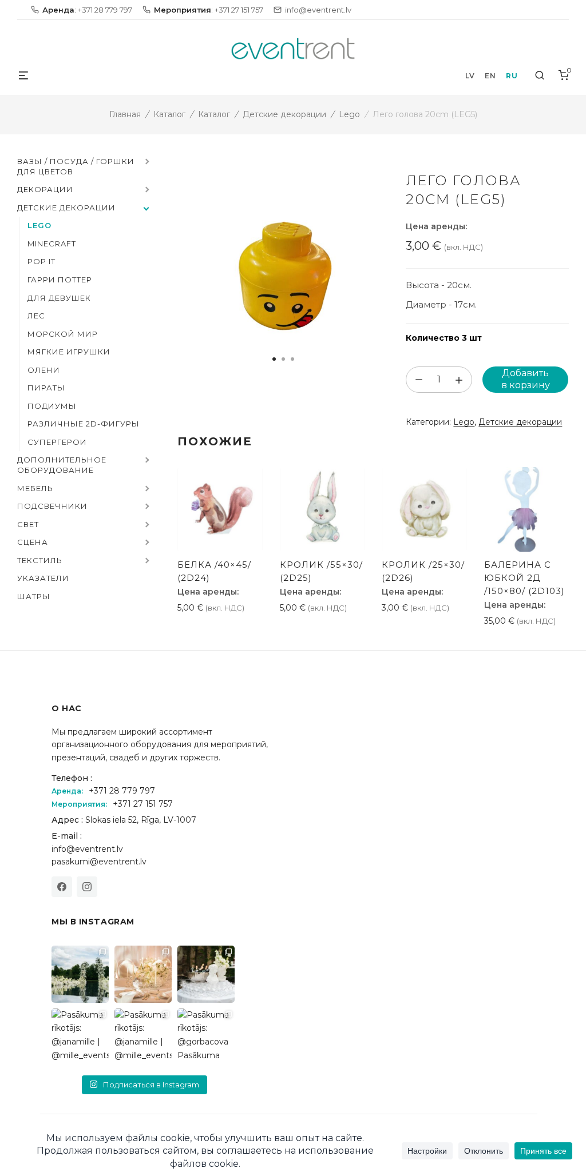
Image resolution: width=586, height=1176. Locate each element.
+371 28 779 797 (122, 791)
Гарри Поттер (59, 279)
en (490, 75)
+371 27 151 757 (143, 804)
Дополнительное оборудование (61, 465)
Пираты (46, 387)
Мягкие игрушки (68, 351)
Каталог (169, 114)
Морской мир (62, 333)
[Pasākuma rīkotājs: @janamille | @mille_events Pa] (80, 974)
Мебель (35, 488)
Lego (349, 114)
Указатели (43, 578)
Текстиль (39, 560)
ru (511, 75)
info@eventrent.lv (87, 849)
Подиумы (52, 405)
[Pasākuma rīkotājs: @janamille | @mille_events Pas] (80, 1037)
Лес (36, 315)
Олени (43, 369)
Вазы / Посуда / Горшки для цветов (75, 166)
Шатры (33, 596)
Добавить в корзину (525, 379)
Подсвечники (52, 506)
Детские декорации (284, 114)
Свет (28, 524)
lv (469, 75)
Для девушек (59, 297)
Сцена (32, 542)
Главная (125, 114)
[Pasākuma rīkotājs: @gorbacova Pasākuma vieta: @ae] (206, 1037)
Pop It (41, 261)
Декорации (45, 189)
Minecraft (51, 243)
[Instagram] (87, 886)
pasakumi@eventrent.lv (99, 861)
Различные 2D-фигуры (83, 423)
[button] (146, 162)
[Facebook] (62, 886)
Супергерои (57, 442)
